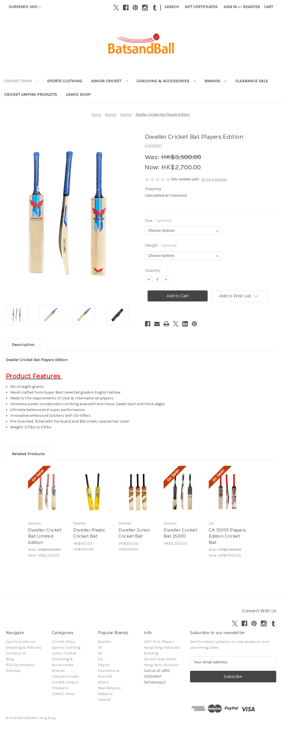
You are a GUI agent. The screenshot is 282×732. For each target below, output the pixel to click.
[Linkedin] (185, 324)
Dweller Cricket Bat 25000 (180, 533)
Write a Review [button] (214, 179)
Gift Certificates (201, 6)
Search (172, 6)
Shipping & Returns (24, 647)
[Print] (166, 324)
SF (100, 647)
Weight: (161, 245)
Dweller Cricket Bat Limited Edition (45, 536)
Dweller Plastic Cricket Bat (89, 533)
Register (251, 6)
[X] (116, 7)
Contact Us (16, 653)
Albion (103, 682)
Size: (158, 220)
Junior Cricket (107, 80)
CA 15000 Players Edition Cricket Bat (227, 536)
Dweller (104, 641)
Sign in (230, 6)
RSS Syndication (20, 664)
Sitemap (13, 670)
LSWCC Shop (78, 94)
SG (100, 653)
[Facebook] (126, 7)
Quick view (44, 485)
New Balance (109, 688)
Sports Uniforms (21, 641)
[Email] (157, 324)
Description (23, 344)
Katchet (105, 676)
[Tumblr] (155, 7)
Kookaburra (108, 670)
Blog (10, 659)
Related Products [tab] (28, 453)
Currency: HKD (23, 6)
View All (104, 699)
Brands (213, 80)
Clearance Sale (251, 80)
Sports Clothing (64, 80)
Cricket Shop (18, 80)
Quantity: (153, 270)
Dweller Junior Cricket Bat (134, 533)
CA (100, 659)
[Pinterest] (135, 7)
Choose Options (48, 496)
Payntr (104, 664)
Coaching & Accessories (164, 80)
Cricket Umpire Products (30, 94)
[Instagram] (145, 7)
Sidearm (105, 693)
